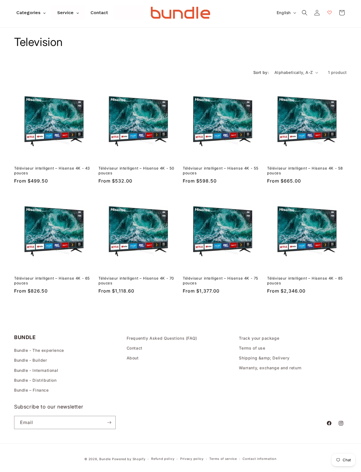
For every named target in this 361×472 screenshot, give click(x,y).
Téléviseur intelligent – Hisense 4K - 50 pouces (136, 170)
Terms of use (252, 348)
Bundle (105, 459)
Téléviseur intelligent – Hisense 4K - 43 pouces (52, 170)
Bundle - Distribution (35, 380)
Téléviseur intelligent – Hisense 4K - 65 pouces (52, 280)
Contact (134, 348)
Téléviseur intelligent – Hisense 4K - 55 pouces (221, 170)
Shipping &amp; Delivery (264, 357)
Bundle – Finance (31, 390)
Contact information (259, 459)
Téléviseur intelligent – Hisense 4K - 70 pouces (136, 280)
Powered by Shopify (129, 459)
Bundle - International (36, 370)
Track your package (259, 338)
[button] (304, 12)
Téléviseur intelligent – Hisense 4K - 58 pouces (305, 170)
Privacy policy (192, 459)
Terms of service (223, 459)
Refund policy (162, 459)
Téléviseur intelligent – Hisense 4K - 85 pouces (305, 280)
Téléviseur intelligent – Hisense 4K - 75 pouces (220, 280)
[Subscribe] (109, 422)
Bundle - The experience (39, 350)
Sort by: (261, 72)
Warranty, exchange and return (270, 367)
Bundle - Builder (30, 360)
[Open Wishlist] (329, 12)
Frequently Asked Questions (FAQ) (162, 338)
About (133, 357)
